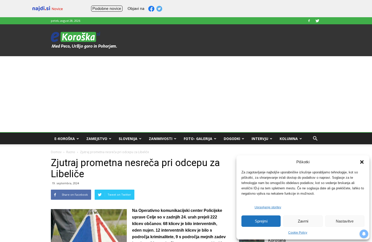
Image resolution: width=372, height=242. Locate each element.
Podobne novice (106, 8)
